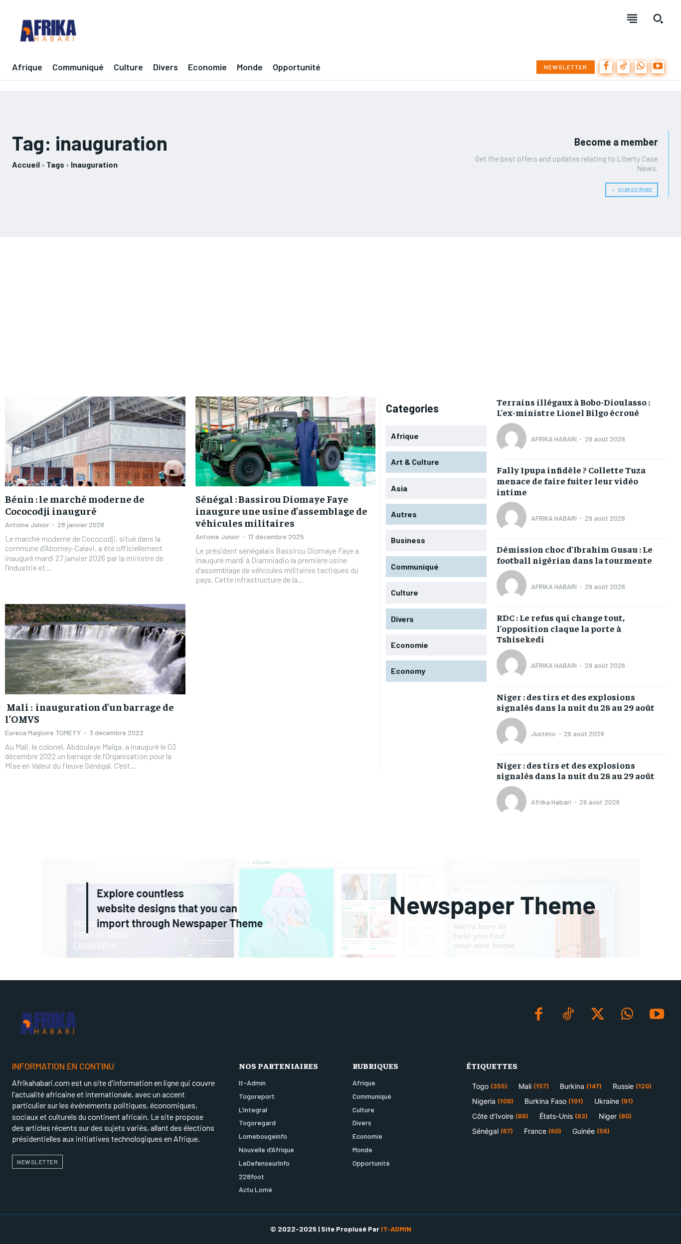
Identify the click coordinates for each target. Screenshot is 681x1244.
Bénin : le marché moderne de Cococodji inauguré (75, 504)
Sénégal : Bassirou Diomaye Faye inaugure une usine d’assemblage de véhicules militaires (281, 510)
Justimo (543, 733)
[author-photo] (513, 439)
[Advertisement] (340, 317)
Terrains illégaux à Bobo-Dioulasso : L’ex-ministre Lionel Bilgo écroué (573, 407)
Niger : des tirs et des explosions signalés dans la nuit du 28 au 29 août (576, 702)
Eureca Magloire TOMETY (43, 732)
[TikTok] (623, 67)
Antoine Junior (27, 524)
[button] (658, 18)
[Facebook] (606, 67)
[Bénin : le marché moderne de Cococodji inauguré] (95, 442)
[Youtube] (658, 67)
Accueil (26, 164)
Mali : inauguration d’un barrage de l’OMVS (89, 712)
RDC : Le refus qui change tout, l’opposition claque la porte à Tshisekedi (561, 628)
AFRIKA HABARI (554, 438)
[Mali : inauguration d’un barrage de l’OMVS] (95, 649)
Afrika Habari (551, 802)
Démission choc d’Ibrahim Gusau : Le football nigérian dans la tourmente (575, 554)
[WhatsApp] (641, 67)
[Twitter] (597, 1015)
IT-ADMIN (396, 1229)
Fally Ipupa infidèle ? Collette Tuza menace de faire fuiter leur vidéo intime (571, 480)
